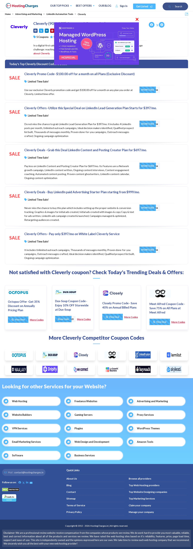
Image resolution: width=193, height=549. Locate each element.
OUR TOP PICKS (59, 5)
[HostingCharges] (22, 5)
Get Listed (142, 6)
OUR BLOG (105, 5)
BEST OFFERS (84, 5)
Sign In (123, 5)
